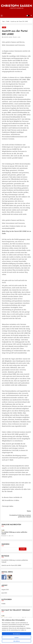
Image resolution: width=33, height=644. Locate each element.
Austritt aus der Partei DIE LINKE (11, 565)
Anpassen (16, 637)
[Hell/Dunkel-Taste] (28, 15)
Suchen (5, 544)
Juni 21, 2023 (17, 37)
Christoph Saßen (16, 6)
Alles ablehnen (16, 641)
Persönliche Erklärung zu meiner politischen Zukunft (14, 533)
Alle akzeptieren (16, 634)
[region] (16, 630)
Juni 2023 (4, 593)
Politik (4, 27)
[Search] (31, 15)
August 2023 (5, 589)
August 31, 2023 (7, 536)
